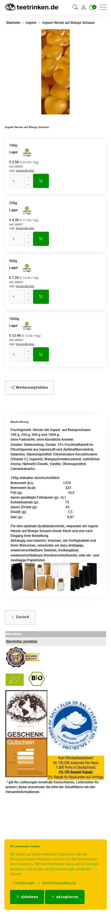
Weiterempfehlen (31, 387)
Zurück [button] (22, 617)
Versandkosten (25, 170)
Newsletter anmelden (22, 641)
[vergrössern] (55, 72)
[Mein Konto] (83, 7)
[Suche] (75, 7)
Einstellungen (23, 883)
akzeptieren (67, 897)
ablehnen (29, 897)
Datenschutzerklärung (58, 883)
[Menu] (104, 7)
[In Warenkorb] (41, 181)
